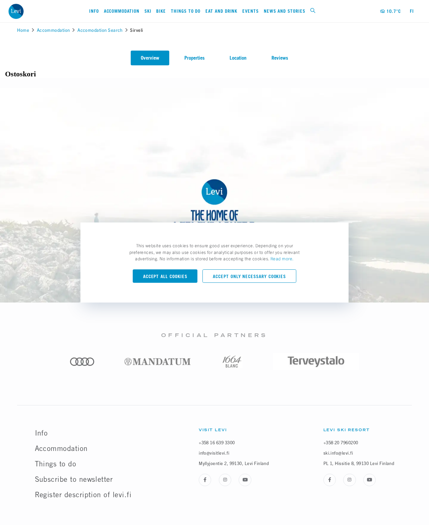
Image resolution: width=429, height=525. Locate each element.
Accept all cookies (165, 276)
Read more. (282, 258)
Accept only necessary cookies (249, 276)
